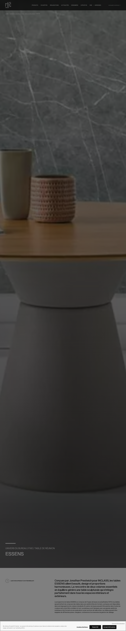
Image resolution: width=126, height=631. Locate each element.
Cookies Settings (82, 627)
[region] (63, 626)
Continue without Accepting (118, 623)
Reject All (95, 627)
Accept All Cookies (109, 627)
